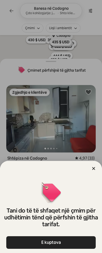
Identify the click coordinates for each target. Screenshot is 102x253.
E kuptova (51, 242)
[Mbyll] (94, 168)
